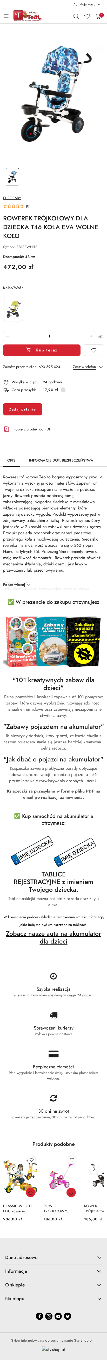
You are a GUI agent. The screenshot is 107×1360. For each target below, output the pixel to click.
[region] (13, 309)
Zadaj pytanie (22, 409)
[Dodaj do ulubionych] (94, 350)
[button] (16, 206)
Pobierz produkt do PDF (32, 429)
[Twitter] (67, 1316)
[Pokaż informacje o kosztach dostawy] (63, 390)
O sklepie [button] (15, 1285)
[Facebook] (39, 1316)
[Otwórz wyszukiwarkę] (76, 16)
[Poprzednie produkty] (13, 1169)
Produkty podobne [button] (53, 1144)
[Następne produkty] (94, 1169)
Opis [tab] (11, 460)
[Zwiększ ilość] (91, 336)
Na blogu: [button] (15, 1298)
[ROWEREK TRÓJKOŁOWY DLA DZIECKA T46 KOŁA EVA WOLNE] (13, 309)
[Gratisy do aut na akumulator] (53, 851)
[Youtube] (58, 1316)
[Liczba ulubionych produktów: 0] (87, 16)
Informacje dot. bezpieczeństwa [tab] (61, 460)
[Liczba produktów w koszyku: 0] (98, 16)
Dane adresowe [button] (21, 1257)
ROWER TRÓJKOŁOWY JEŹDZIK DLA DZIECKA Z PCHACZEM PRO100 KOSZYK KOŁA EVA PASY (20, 1208)
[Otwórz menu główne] (6, 16)
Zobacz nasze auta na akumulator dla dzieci (53, 937)
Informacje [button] (16, 1271)
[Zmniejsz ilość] (7, 336)
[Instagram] (48, 1316)
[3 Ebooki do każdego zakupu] (53, 642)
